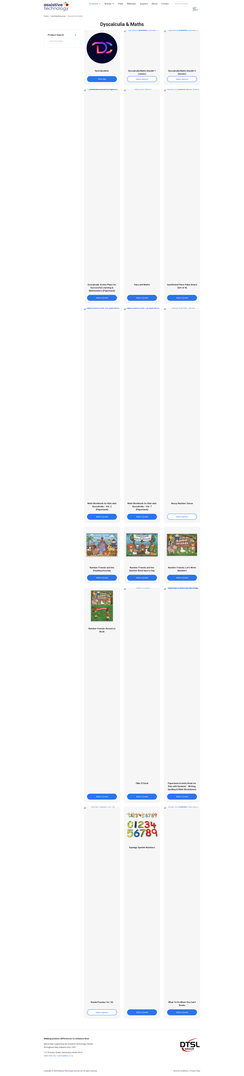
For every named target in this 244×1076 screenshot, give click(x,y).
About (154, 3)
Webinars (131, 3)
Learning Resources (58, 16)
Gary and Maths (142, 284)
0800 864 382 (50, 1055)
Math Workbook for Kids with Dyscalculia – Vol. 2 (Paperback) (101, 506)
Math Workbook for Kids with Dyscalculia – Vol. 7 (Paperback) (141, 506)
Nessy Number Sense (182, 503)
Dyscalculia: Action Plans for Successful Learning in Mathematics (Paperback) (102, 287)
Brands (108, 3)
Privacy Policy (195, 1071)
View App (102, 79)
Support (144, 3)
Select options (142, 79)
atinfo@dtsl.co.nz (65, 1055)
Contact (165, 3)
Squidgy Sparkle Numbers (142, 847)
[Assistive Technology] (56, 6)
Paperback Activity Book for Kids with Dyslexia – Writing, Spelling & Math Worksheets (182, 786)
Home (46, 16)
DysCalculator (102, 71)
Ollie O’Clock (142, 783)
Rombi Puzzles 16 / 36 (102, 1002)
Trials (120, 3)
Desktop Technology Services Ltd (70, 1071)
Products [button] (93, 3)
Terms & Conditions (180, 1071)
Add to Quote (102, 297)
